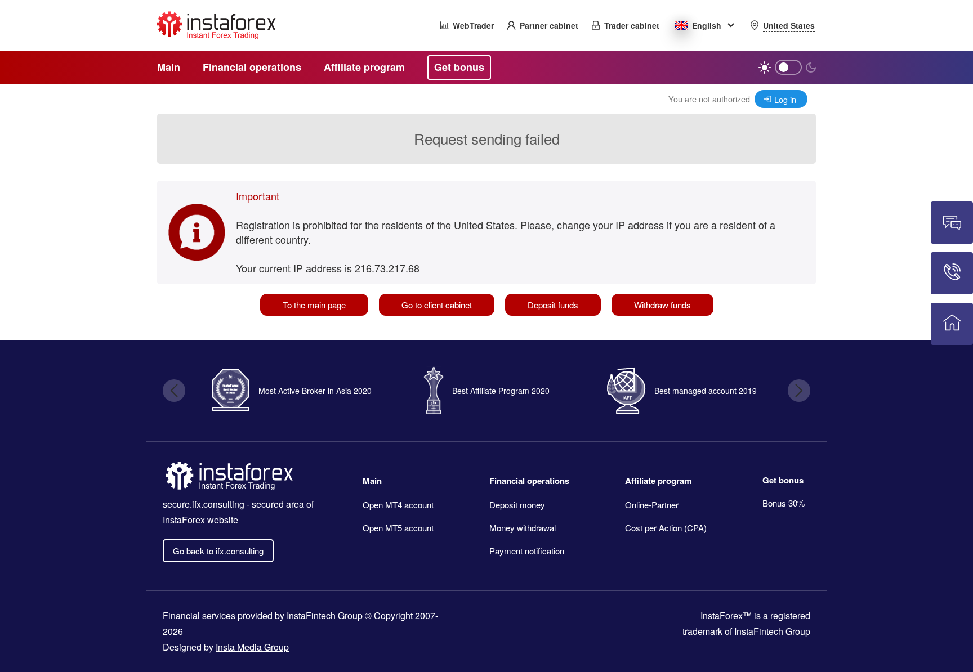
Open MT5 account (398, 528)
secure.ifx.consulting (203, 504)
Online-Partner (652, 504)
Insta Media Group (252, 646)
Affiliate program (658, 480)
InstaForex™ (726, 615)
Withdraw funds (662, 305)
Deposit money (517, 504)
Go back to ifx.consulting (218, 551)
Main (372, 480)
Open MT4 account (398, 504)
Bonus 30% (783, 503)
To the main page (314, 305)
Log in (785, 99)
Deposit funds (553, 305)
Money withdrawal (522, 528)
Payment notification (526, 551)
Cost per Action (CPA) (666, 528)
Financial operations (529, 480)
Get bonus (783, 480)
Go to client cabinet (436, 305)
